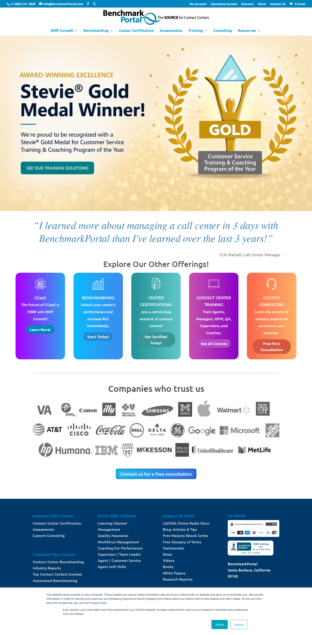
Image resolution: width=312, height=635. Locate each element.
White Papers (174, 572)
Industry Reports (47, 567)
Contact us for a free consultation (156, 474)
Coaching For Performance (120, 547)
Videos (169, 560)
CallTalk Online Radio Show (186, 523)
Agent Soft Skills (112, 566)
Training (195, 31)
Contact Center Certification (57, 523)
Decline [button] (239, 624)
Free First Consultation (271, 346)
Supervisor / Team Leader (119, 554)
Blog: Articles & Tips (180, 529)
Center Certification (136, 31)
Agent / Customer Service (119, 560)
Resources (247, 31)
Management (109, 529)
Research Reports (178, 579)
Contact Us (278, 4)
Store (262, 4)
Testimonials (173, 547)
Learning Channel (112, 523)
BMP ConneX (62, 31)
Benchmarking (96, 31)
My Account (198, 4)
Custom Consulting (49, 535)
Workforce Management (118, 541)
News (167, 554)
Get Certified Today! (156, 339)
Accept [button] (219, 624)
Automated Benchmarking (55, 580)
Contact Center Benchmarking (58, 561)
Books (168, 566)
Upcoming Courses (224, 4)
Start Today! (98, 336)
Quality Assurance (113, 535)
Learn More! (40, 329)
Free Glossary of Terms (182, 541)
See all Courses (214, 343)
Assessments (171, 31)
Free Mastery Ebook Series (185, 535)
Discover (247, 4)
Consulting (222, 31)
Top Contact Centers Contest (57, 573)
